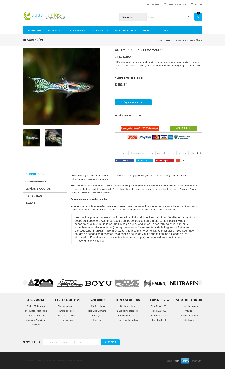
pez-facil (183, 153)
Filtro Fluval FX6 (158, 320)
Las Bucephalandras (128, 320)
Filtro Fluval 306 (158, 311)
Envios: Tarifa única (36, 306)
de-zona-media (137, 153)
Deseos (198, 4)
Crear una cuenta (177, 4)
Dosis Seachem (127, 306)
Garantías (33, 196)
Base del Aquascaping (128, 311)
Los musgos (67, 320)
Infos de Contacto (36, 315)
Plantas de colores (67, 311)
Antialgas (189, 311)
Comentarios (35, 181)
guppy (151, 153)
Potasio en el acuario (128, 315)
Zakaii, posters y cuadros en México (69, 361)
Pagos (30, 203)
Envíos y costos (38, 188)
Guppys (169, 40)
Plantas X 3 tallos (66, 315)
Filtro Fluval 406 (158, 315)
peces (172, 153)
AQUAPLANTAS (45, 361)
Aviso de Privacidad (35, 320)
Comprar (135, 102)
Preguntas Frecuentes (36, 311)
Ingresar (155, 4)
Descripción (35, 174)
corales (123, 153)
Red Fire (97, 320)
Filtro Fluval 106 (158, 306)
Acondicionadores (189, 306)
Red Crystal (97, 315)
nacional (161, 153)
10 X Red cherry (97, 306)
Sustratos (189, 320)
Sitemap (36, 324)
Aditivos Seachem (189, 315)
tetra (192, 153)
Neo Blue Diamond (97, 311)
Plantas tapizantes (66, 306)
